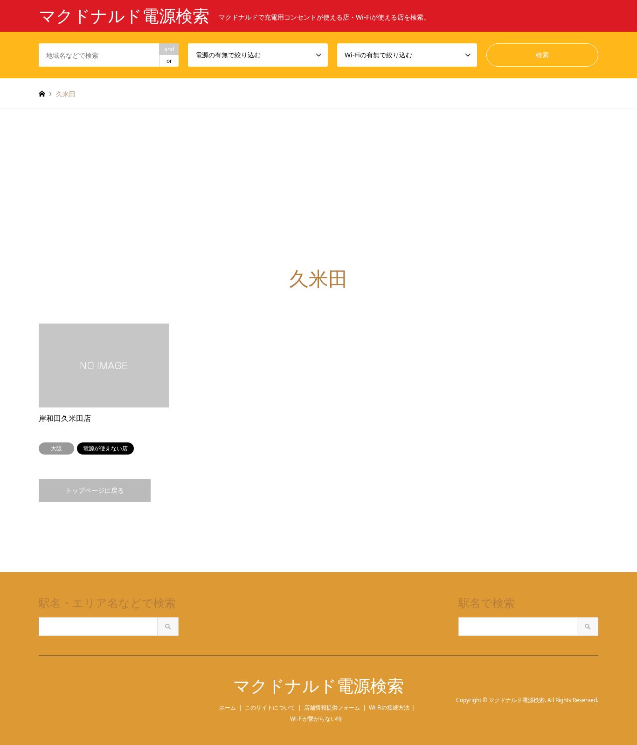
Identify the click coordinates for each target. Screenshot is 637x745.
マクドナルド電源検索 (318, 686)
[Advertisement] (318, 197)
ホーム (227, 707)
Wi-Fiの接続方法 (389, 707)
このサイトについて (270, 707)
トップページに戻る (94, 490)
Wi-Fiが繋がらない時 (316, 719)
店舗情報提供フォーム (332, 707)
